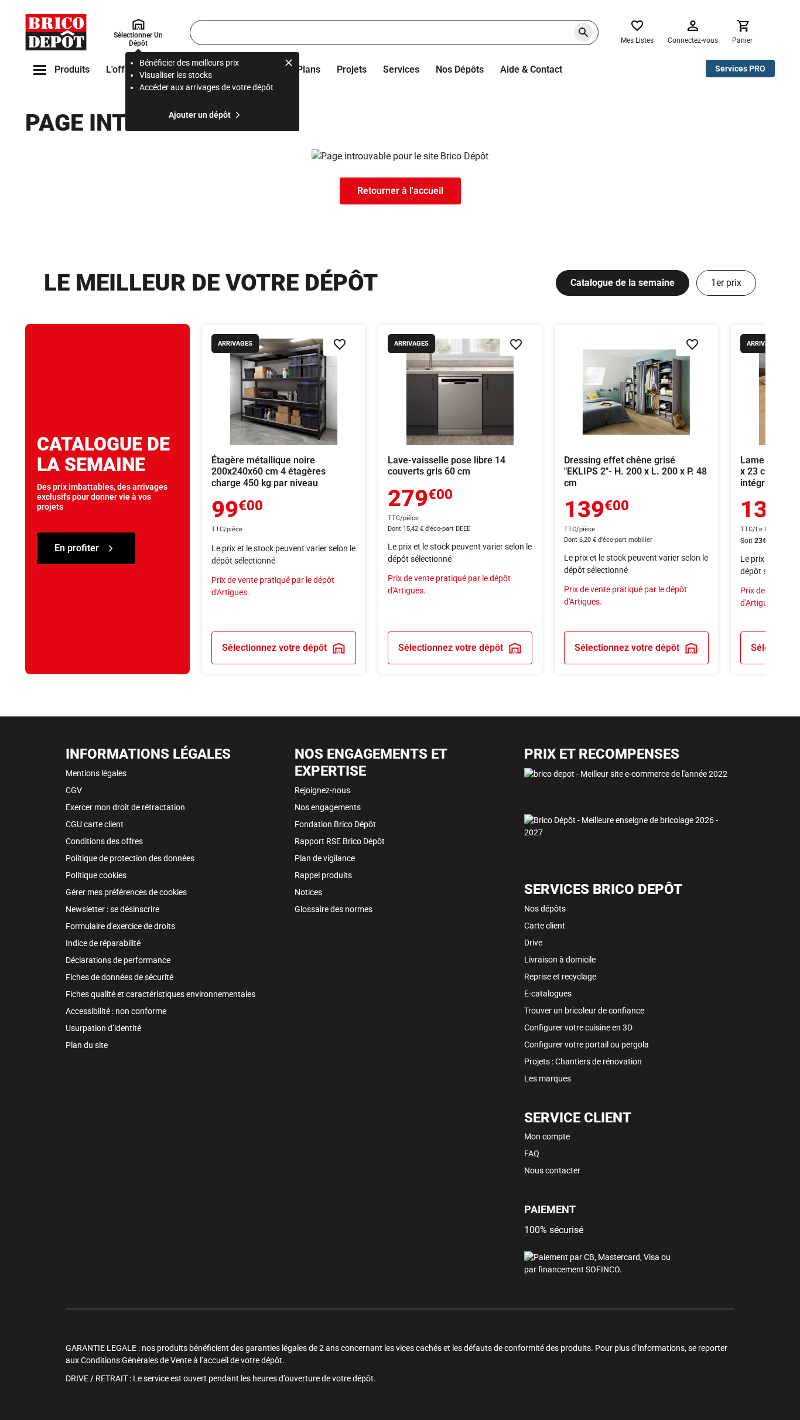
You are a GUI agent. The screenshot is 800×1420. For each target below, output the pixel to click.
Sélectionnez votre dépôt (274, 647)
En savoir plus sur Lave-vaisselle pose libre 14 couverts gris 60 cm (460, 499)
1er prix (726, 282)
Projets (352, 69)
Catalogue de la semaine (622, 282)
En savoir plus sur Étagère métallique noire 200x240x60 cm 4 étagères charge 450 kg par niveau (283, 499)
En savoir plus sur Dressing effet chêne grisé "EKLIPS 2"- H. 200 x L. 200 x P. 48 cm (636, 499)
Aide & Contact (531, 69)
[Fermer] (289, 64)
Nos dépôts (460, 69)
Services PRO (740, 68)
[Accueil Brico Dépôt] (56, 32)
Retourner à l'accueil (400, 190)
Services (401, 69)
